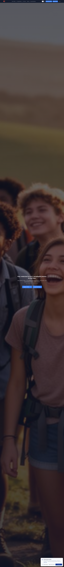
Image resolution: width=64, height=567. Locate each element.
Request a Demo (26, 286)
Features (28, 1)
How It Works (14, 1)
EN (42, 1)
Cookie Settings (45, 564)
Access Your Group (49, 1)
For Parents (24, 1)
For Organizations (19, 1)
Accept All (58, 564)
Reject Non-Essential (52, 564)
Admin (60, 1)
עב (44, 1)
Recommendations (33, 1)
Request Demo (55, 1)
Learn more (45, 562)
